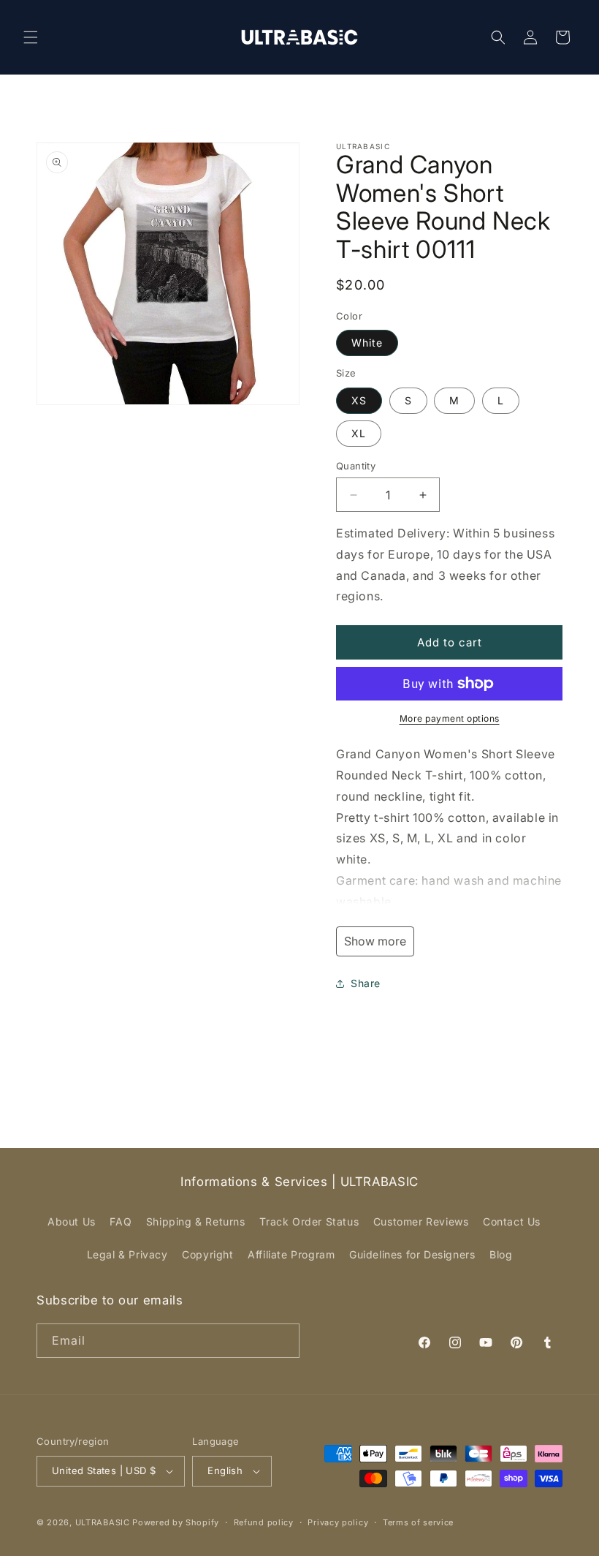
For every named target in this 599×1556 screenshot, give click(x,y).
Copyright (207, 1254)
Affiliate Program (291, 1254)
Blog (500, 1254)
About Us (71, 1221)
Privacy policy (338, 1522)
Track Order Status (309, 1221)
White (367, 342)
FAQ (120, 1221)
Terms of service (418, 1522)
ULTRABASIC (102, 1522)
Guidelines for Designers (412, 1254)
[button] (31, 37)
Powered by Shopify (175, 1522)
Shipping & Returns (195, 1221)
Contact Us (512, 1221)
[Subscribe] (283, 1340)
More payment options (450, 718)
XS (359, 400)
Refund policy (264, 1522)
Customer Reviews (421, 1221)
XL (358, 433)
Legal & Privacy (127, 1254)
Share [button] (366, 983)
